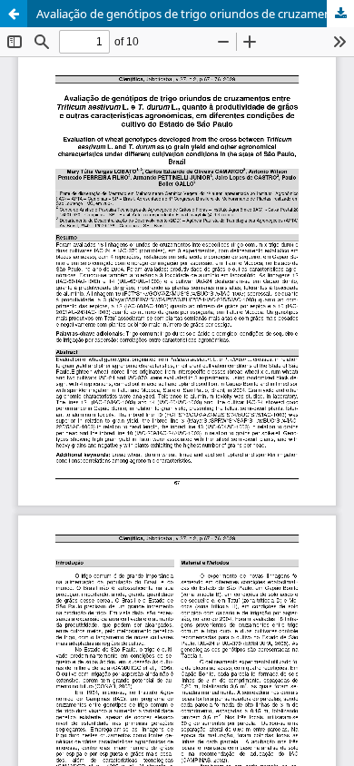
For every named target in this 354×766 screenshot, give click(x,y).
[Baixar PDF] (340, 13)
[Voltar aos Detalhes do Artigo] (13, 13)
